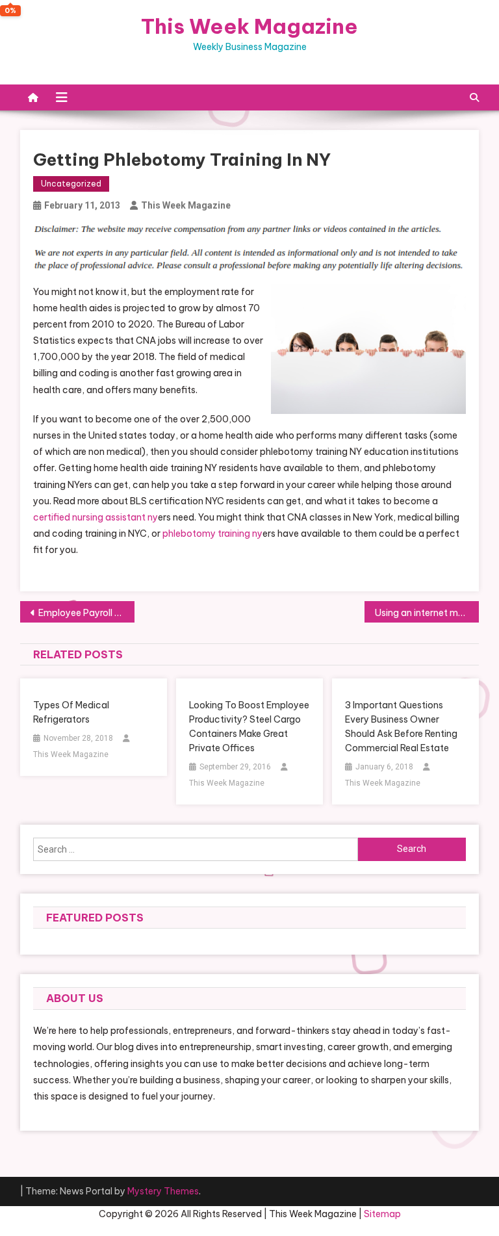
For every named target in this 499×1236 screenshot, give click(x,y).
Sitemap (382, 1214)
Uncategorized (71, 183)
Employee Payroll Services (86, 613)
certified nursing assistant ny (95, 517)
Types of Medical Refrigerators (71, 712)
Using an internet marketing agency (427, 613)
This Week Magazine (249, 26)
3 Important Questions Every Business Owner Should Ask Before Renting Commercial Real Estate (401, 726)
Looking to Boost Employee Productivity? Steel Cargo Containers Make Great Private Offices (249, 726)
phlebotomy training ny (212, 533)
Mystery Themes (163, 1191)
